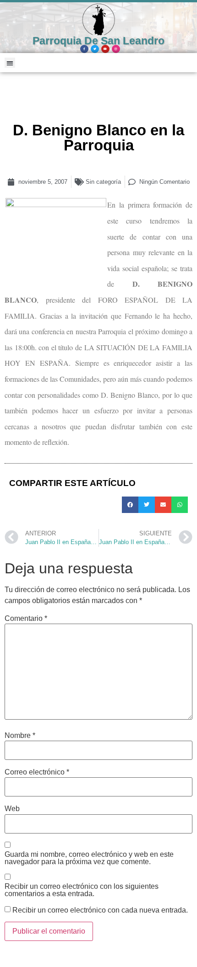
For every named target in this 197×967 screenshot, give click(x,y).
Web (12, 808)
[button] (10, 63)
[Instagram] (116, 49)
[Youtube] (105, 49)
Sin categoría (103, 181)
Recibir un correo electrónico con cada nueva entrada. (100, 910)
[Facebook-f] (84, 49)
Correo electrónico (37, 772)
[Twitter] (95, 49)
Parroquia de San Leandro (98, 41)
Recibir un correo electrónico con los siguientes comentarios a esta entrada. (82, 890)
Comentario (26, 618)
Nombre (20, 735)
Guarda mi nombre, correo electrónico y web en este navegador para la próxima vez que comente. (89, 858)
